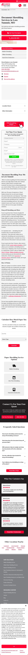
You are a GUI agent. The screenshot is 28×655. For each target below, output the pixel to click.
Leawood (6, 546)
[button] (26, 605)
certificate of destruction (15, 296)
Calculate (14, 345)
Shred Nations (4, 9)
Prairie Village (20, 547)
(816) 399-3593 (5, 69)
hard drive (17, 255)
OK (14, 646)
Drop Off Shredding (7, 48)
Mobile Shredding (7, 51)
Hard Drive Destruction (8, 57)
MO (8, 9)
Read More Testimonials (14, 532)
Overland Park (10, 547)
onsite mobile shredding (16, 245)
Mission (14, 549)
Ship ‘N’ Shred (5, 252)
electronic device (5, 257)
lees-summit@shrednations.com (10, 71)
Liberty (7, 549)
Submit (14, 156)
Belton (20, 549)
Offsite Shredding (6, 54)
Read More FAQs (14, 470)
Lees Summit (14, 546)
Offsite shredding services (16, 252)
